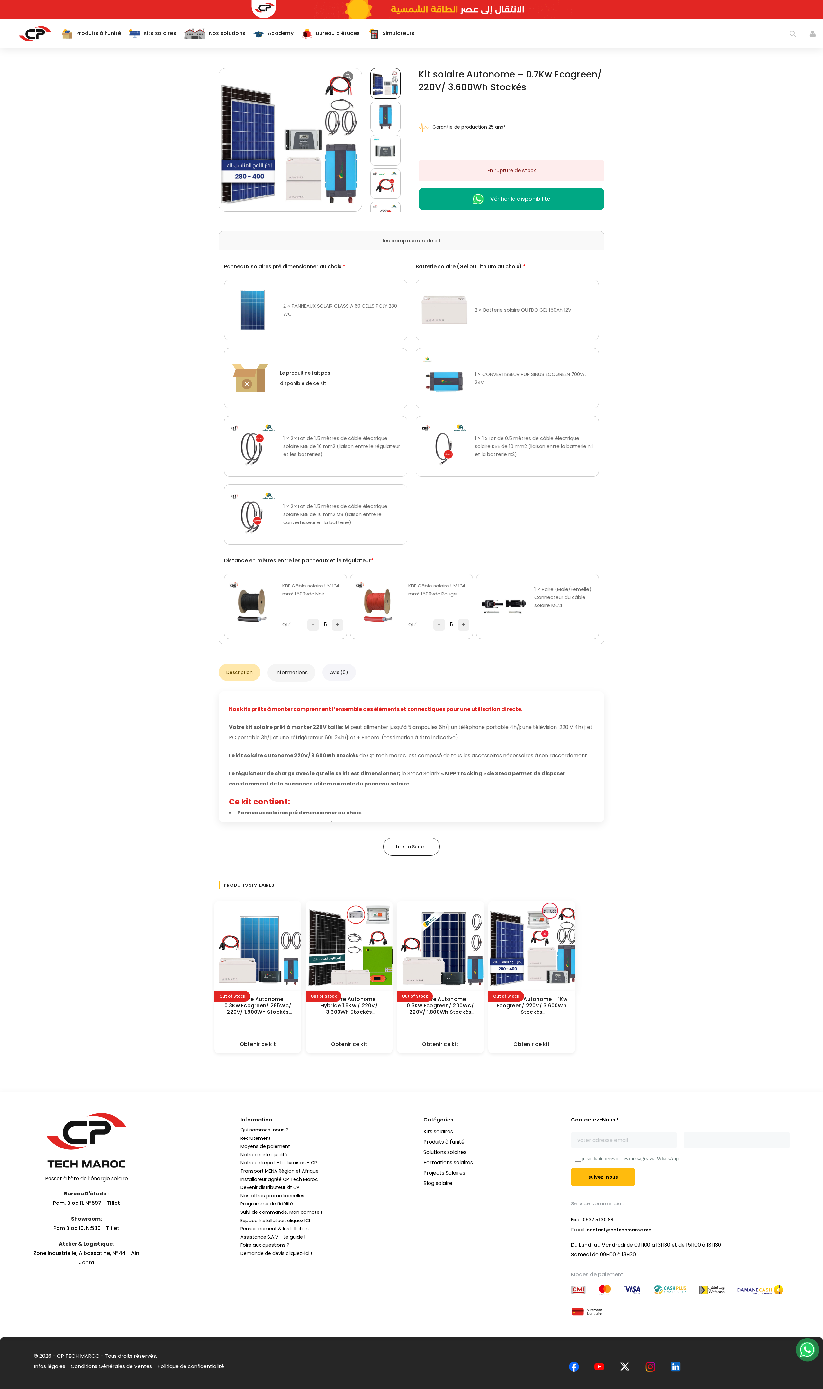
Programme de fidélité (266, 1204)
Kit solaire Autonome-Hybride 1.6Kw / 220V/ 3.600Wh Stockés (349, 1005)
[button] (348, 76)
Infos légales (49, 1366)
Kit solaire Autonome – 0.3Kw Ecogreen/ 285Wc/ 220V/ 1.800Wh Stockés (258, 1005)
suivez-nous (603, 1177)
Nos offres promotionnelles (272, 1196)
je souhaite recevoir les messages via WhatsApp (630, 1158)
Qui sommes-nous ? (264, 1130)
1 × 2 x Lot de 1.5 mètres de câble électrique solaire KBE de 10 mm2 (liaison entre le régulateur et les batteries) (341, 446)
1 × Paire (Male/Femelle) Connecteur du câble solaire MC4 (563, 597)
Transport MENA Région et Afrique (279, 1171)
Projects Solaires (444, 1172)
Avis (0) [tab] (339, 672)
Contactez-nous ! (594, 1119)
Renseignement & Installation (274, 1228)
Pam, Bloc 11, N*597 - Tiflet (86, 1203)
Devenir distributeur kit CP (269, 1187)
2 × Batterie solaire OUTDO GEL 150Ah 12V (523, 309)
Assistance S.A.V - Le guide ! (272, 1237)
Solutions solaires (444, 1152)
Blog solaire (437, 1183)
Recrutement (255, 1138)
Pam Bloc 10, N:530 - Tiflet (86, 1228)
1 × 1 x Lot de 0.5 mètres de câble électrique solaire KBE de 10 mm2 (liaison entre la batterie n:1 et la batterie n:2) (534, 446)
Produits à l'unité (444, 1142)
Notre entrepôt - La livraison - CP (278, 1162)
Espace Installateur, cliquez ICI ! (276, 1220)
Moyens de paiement (265, 1146)
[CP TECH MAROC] (35, 33)
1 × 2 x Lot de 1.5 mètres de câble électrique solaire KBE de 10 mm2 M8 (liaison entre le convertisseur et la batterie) (335, 514)
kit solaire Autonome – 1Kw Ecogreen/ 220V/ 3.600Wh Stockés (531, 1005)
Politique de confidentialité (191, 1366)
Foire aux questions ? (264, 1245)
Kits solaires (438, 1131)
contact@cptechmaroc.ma (619, 1230)
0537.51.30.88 (598, 1219)
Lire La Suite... (411, 846)
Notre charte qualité (263, 1154)
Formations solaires (448, 1162)
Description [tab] (239, 672)
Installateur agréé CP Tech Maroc (279, 1179)
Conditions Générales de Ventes (111, 1366)
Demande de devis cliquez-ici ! (276, 1253)
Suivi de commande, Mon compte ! (281, 1212)
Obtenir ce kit (258, 1044)
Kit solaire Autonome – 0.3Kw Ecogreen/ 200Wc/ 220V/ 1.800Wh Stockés (440, 1005)
